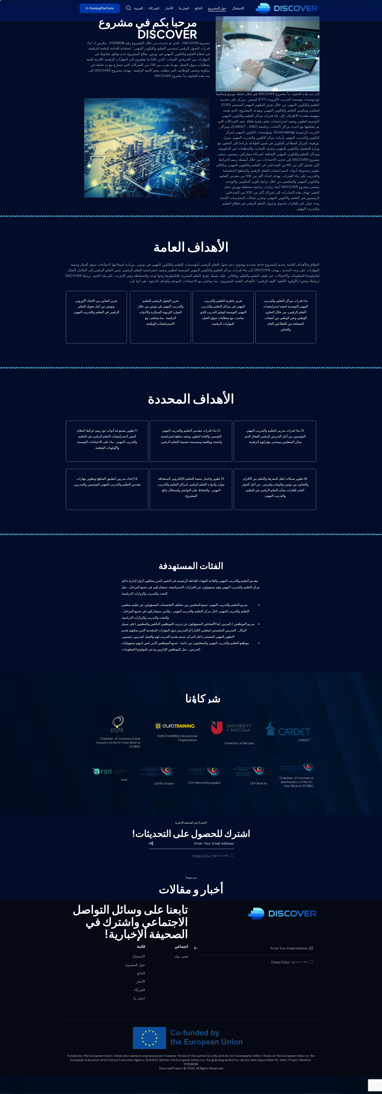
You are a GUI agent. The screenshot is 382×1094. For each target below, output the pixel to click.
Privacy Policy (201, 855)
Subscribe (152, 843)
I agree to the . (210, 855)
